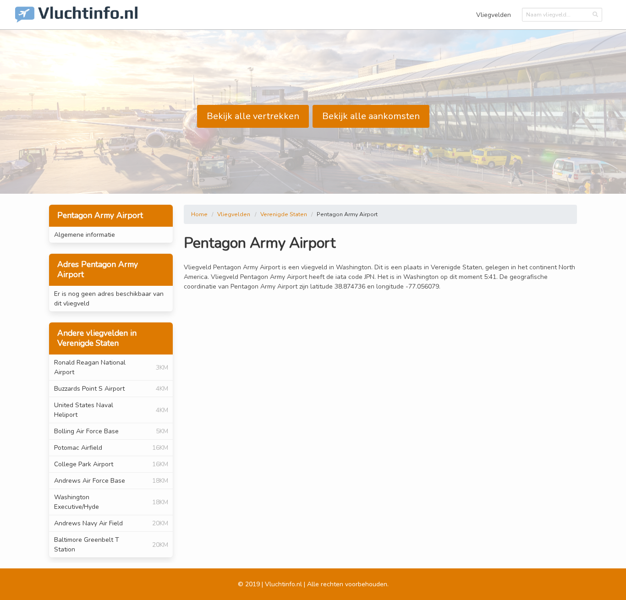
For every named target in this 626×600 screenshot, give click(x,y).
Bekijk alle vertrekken (253, 116)
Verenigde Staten (283, 214)
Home (199, 214)
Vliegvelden (493, 15)
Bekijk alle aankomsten (371, 116)
